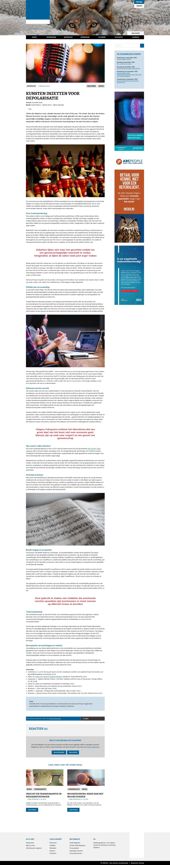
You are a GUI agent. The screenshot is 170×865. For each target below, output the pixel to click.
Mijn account (30, 845)
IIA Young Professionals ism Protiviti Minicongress (127, 81)
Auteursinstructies (75, 853)
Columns (101, 37)
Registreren (59, 752)
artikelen (31, 86)
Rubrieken (85, 37)
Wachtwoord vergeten (34, 848)
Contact (135, 37)
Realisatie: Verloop (137, 863)
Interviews (51, 37)
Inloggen (136, 33)
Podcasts (119, 37)
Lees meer (32, 810)
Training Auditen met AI (124, 59)
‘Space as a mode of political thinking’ (48, 677)
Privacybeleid (74, 848)
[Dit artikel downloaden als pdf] (103, 719)
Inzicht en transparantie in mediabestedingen (43, 795)
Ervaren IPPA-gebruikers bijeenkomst (128, 68)
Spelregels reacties (76, 851)
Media (101, 86)
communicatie (73, 789)
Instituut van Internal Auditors (38, 22)
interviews (77, 799)
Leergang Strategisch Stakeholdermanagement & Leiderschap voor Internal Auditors (129, 74)
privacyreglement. (93, 747)
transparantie (40, 789)
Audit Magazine (38, 10)
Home (34, 37)
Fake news (91, 86)
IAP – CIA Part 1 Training (124, 64)
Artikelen (68, 37)
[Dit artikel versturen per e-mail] (99, 719)
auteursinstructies (55, 718)
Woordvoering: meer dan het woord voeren (85, 795)
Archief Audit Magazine (77, 845)
